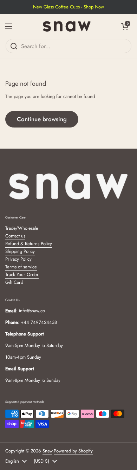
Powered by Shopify (73, 451)
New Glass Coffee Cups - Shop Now (68, 7)
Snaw (47, 451)
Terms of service (21, 266)
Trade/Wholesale (21, 228)
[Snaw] (67, 26)
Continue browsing (42, 119)
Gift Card (14, 282)
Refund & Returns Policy (28, 243)
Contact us (15, 236)
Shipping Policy (20, 251)
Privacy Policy (18, 259)
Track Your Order (22, 274)
